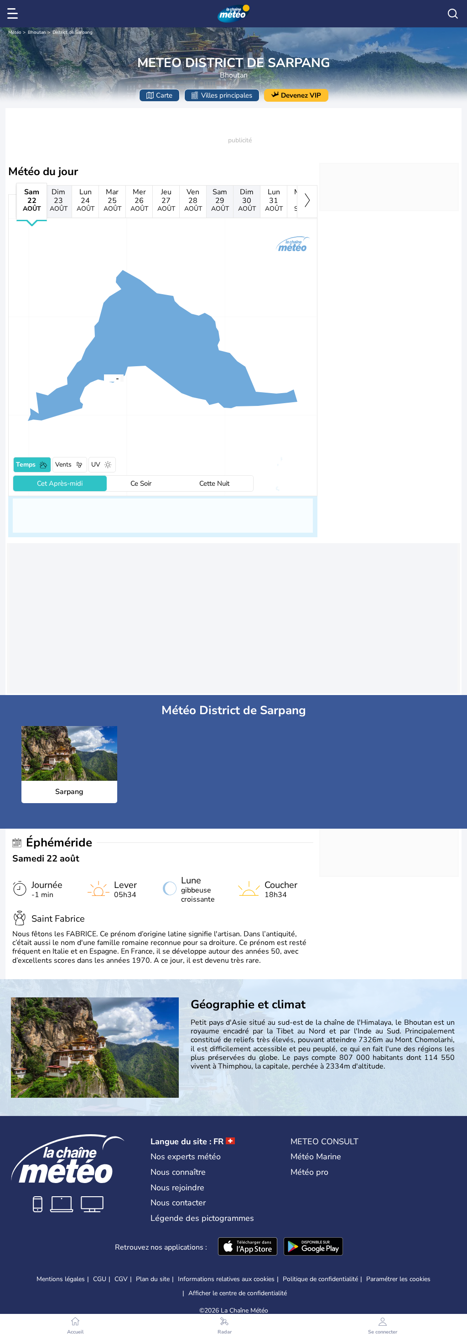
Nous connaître (178, 1172)
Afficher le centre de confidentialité (237, 1293)
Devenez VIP (301, 95)
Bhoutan (37, 32)
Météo (14, 32)
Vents (63, 464)
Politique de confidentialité (320, 1279)
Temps (26, 464)
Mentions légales (60, 1279)
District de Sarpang (72, 32)
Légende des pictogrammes (202, 1218)
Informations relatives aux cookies (226, 1279)
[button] (104, 377)
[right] (307, 201)
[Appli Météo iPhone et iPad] (247, 1247)
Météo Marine (316, 1156)
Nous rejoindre (177, 1187)
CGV (121, 1279)
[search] (453, 13)
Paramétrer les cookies (398, 1279)
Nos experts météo (185, 1156)
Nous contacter (178, 1202)
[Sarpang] (104, 377)
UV (95, 464)
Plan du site (153, 1279)
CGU (99, 1279)
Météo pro (309, 1172)
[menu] (14, 13)
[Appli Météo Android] (313, 1247)
